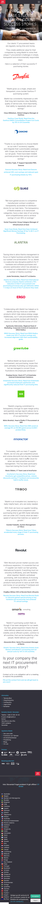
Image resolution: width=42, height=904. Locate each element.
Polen (5, 864)
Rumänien (7, 868)
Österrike (7, 897)
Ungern (6, 895)
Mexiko (6, 858)
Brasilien (6, 800)
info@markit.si (10, 717)
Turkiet (6, 891)
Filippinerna (7, 814)
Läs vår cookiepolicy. (17, 901)
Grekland (7, 825)
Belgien (6, 796)
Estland (6, 812)
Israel (5, 837)
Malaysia (6, 853)
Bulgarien (7, 802)
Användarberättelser (10, 738)
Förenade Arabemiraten (11, 820)
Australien (7, 794)
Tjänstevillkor (7, 698)
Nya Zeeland (8, 862)
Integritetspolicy (8, 700)
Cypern (6, 808)
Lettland (6, 847)
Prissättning (7, 740)
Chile (5, 804)
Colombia (7, 806)
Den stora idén (8, 733)
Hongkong (7, 829)
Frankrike (7, 818)
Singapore (7, 874)
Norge (6, 860)
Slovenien (7, 878)
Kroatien (6, 845)
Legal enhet (7, 704)
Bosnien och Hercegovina (12, 798)
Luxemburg (7, 851)
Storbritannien (8, 882)
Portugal (6, 866)
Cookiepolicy (7, 702)
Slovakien (7, 876)
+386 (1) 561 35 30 (13, 715)
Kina (5, 843)
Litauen (6, 849)
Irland (5, 835)
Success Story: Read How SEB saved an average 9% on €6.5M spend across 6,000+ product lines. (21, 428)
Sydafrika (7, 886)
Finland (6, 816)
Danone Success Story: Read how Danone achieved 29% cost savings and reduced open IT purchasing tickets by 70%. (21, 172)
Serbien (6, 872)
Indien (6, 831)
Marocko (6, 856)
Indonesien (7, 833)
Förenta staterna (9, 823)
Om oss (5, 744)
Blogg (5, 742)
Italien (6, 839)
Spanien (6, 880)
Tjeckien (6, 888)
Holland (6, 827)
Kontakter (6, 706)
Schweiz (6, 870)
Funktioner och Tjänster (10, 735)
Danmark (7, 810)
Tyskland (7, 893)
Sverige (6, 884)
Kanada (6, 841)
